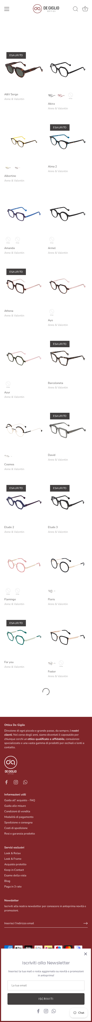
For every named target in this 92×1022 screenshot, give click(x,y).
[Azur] (24, 358)
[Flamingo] (24, 565)
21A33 (17, 168)
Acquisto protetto (15, 864)
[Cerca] (75, 9)
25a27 (52, 312)
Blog (7, 881)
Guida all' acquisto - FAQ (19, 800)
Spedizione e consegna (18, 822)
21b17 (8, 591)
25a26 (61, 96)
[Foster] (67, 637)
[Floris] (67, 565)
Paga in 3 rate (13, 887)
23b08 (52, 591)
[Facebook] (38, 1011)
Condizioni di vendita (17, 811)
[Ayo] (67, 286)
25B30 (61, 663)
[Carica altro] (46, 691)
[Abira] (67, 69)
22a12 (52, 240)
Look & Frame (12, 859)
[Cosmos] (24, 430)
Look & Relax (12, 853)
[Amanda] (24, 214)
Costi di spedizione (16, 828)
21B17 (52, 663)
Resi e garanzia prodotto (19, 834)
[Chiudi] (85, 954)
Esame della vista (15, 875)
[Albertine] (24, 141)
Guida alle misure (15, 806)
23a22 (17, 240)
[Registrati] (85, 923)
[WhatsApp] (54, 1011)
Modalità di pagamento (18, 817)
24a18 (52, 96)
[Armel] (67, 214)
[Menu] (7, 9)
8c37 (8, 456)
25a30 (8, 384)
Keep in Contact (14, 870)
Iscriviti (46, 999)
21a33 (70, 96)
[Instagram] (46, 1011)
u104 (17, 591)
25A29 (8, 168)
